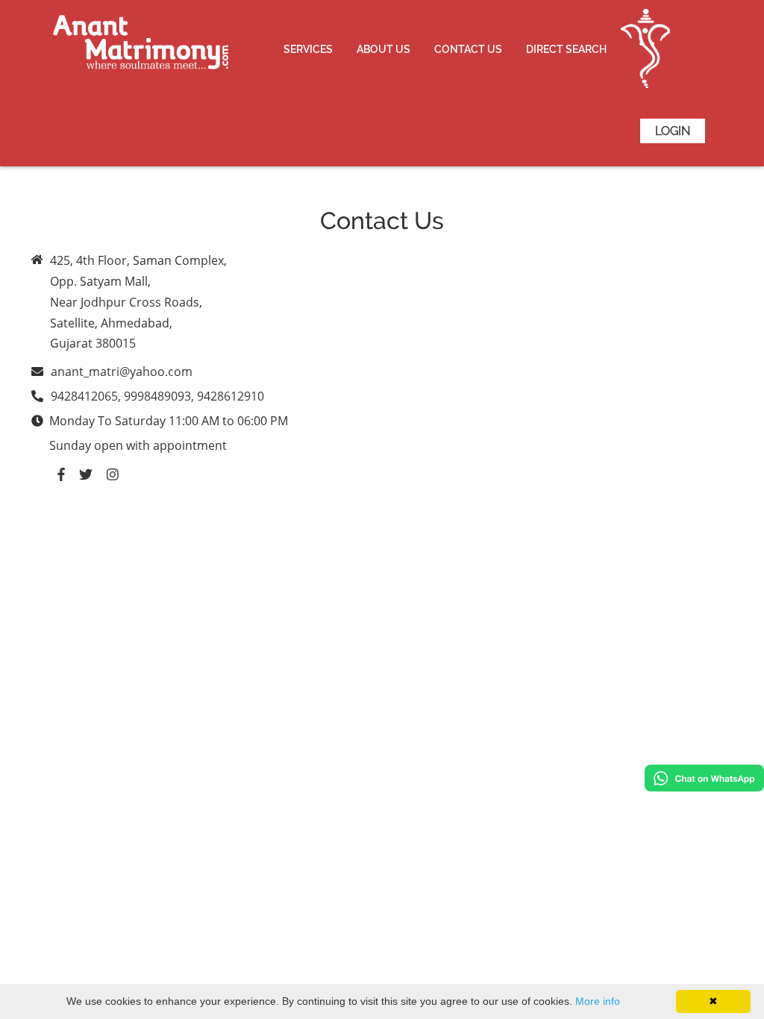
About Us (383, 49)
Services (308, 49)
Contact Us (468, 49)
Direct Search (566, 49)
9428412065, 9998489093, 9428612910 (157, 396)
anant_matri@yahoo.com (121, 371)
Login (672, 131)
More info (597, 1001)
